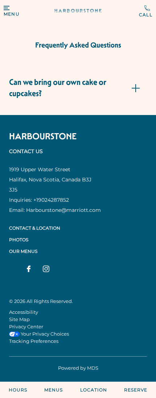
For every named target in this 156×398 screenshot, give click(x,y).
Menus (53, 390)
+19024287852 (145, 11)
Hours (18, 390)
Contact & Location (34, 228)
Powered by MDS (78, 368)
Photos (18, 239)
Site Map (19, 319)
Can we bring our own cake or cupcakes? (57, 87)
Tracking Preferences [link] (33, 341)
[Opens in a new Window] (28, 270)
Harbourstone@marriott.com (63, 210)
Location (93, 390)
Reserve (135, 390)
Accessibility (23, 312)
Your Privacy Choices (44, 334)
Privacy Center (26, 326)
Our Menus (23, 251)
